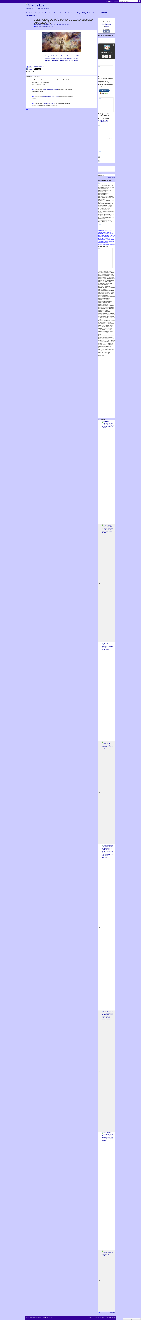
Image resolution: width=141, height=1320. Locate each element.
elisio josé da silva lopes (48, 80)
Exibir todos (112, 1312)
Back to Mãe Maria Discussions (44, 26)
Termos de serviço (110, 1317)
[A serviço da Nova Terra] (106, 104)
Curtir (29, 66)
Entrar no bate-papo (129, 1319)
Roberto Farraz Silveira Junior (50, 89)
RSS (27, 110)
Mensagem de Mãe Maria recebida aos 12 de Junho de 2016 (61, 58)
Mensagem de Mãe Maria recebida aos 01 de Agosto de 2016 (62, 56)
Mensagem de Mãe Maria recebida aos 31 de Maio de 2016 (61, 60)
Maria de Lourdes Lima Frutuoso (50, 96)
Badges (90, 1317)
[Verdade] (29, 23)
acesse (107, 26)
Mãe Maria (67, 24)
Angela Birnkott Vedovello (48, 103)
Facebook (31, 69)
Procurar (139, 1)
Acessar (116, 1)
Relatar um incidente (99, 1317)
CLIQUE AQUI (103, 121)
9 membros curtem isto (39, 66)
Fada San (38, 1317)
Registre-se (109, 1)
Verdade (43, 24)
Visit (101, 147)
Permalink (33, 80)
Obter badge (111, 177)
